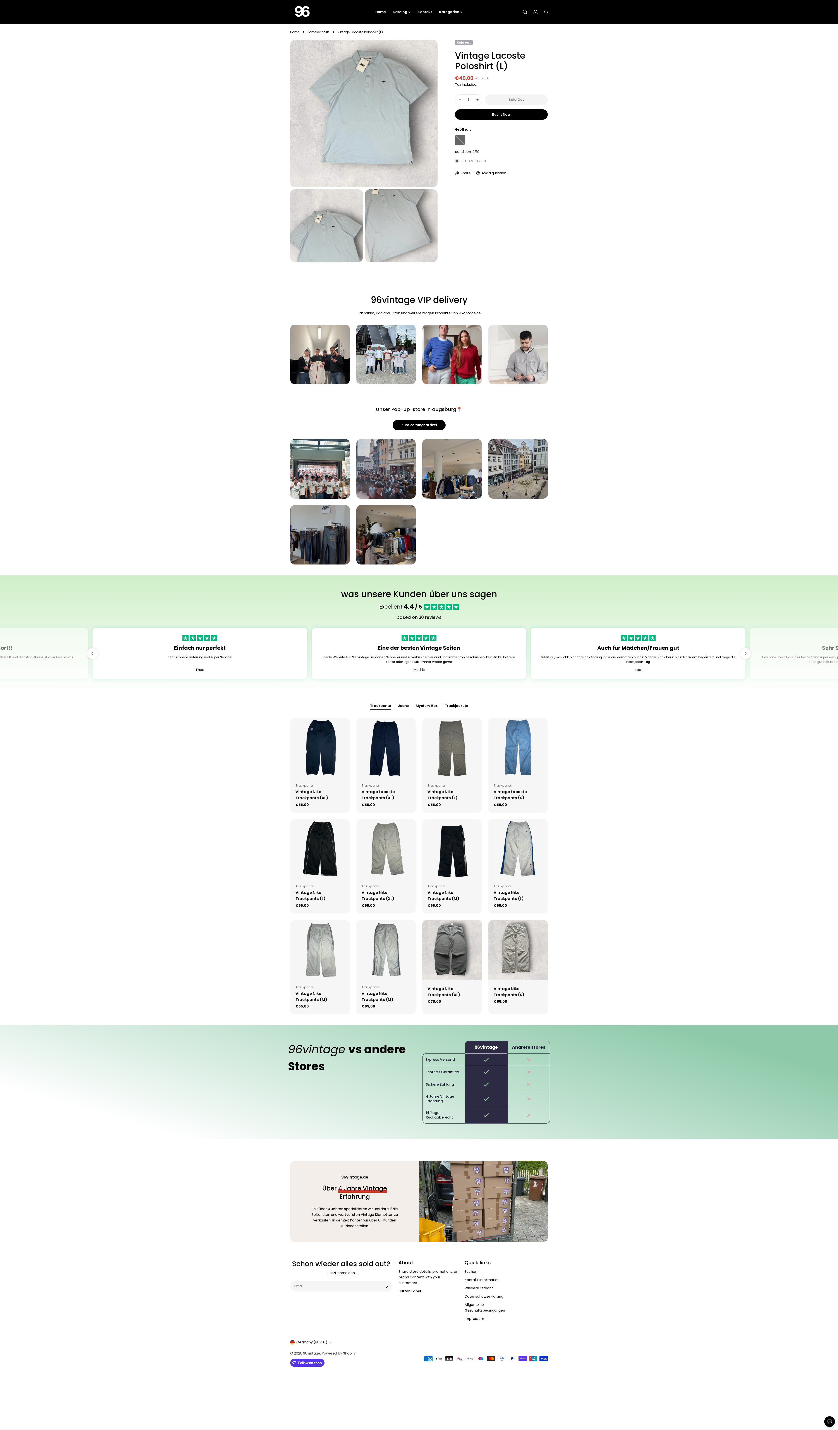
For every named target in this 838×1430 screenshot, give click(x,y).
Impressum (474, 1318)
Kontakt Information (482, 1279)
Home (295, 32)
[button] (92, 653)
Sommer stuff (318, 32)
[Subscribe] (387, 1286)
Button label (409, 1291)
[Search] (525, 12)
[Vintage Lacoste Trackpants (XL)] (386, 748)
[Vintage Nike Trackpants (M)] (452, 849)
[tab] (380, 706)
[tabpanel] (419, 866)
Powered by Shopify (339, 1353)
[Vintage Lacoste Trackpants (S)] (518, 748)
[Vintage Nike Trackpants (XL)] (320, 748)
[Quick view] (343, 728)
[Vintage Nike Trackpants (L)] (452, 748)
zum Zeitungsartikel (419, 425)
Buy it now (501, 114)
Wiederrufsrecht (479, 1288)
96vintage (311, 1353)
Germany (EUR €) (311, 1342)
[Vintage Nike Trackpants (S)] (518, 950)
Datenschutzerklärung (484, 1296)
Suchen (471, 1271)
